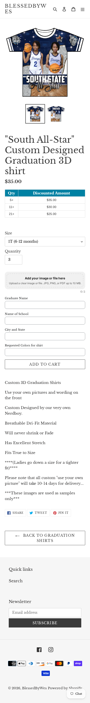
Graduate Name (16, 298)
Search (15, 581)
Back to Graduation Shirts (48, 538)
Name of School (16, 314)
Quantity (13, 251)
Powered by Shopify (65, 688)
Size (8, 233)
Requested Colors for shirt (24, 345)
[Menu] (82, 9)
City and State (15, 330)
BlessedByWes (26, 9)
